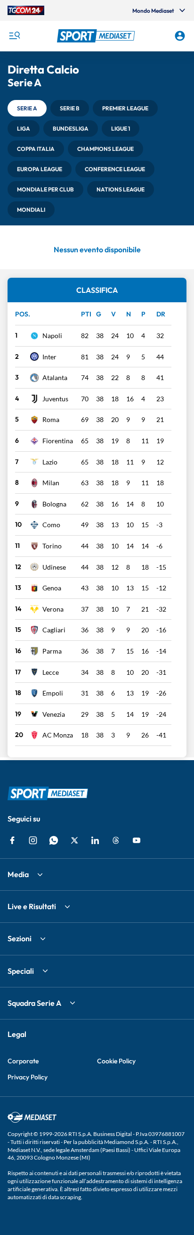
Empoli (52, 693)
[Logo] (97, 35)
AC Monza (57, 735)
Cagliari (53, 630)
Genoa (51, 588)
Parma (52, 651)
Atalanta (54, 377)
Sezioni (20, 938)
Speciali (21, 971)
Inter (49, 357)
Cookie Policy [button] (116, 1061)
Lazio (49, 462)
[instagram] (33, 840)
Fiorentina (57, 441)
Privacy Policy (28, 1077)
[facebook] (12, 840)
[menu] (14, 35)
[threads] (116, 840)
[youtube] (136, 840)
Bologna (54, 504)
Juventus (55, 399)
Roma (50, 419)
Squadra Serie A (34, 1003)
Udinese (54, 567)
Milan (50, 483)
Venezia (53, 714)
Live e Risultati (32, 906)
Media (18, 874)
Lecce (50, 672)
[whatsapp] (53, 840)
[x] (74, 840)
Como (51, 525)
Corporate (23, 1061)
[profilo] (179, 35)
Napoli (52, 336)
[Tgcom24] (26, 10)
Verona (53, 609)
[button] (97, 35)
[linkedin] (95, 840)
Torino (52, 546)
